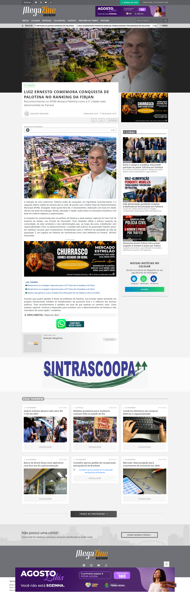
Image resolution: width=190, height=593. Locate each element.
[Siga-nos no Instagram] (91, 565)
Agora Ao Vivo (130, 2)
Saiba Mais (109, 339)
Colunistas (59, 21)
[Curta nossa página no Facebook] (83, 565)
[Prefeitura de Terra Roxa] (95, 579)
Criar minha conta (138, 535)
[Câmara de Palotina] (130, 11)
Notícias (46, 21)
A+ (102, 120)
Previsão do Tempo (88, 21)
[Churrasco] (144, 107)
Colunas (35, 21)
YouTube (104, 21)
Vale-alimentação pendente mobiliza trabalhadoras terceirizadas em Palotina (105, 26)
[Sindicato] (95, 374)
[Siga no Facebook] (36, 2)
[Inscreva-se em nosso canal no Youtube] (98, 565)
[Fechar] (166, 564)
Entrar (28, 2)
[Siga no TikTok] (51, 2)
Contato (72, 21)
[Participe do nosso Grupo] (70, 324)
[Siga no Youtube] (46, 2)
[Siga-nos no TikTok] (106, 565)
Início (25, 21)
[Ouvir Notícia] (27, 130)
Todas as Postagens (93, 514)
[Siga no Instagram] (41, 2)
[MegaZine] (42, 11)
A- (94, 120)
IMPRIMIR (112, 120)
